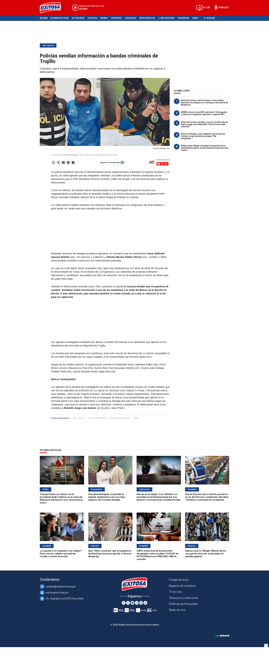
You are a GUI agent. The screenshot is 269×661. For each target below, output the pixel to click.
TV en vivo (175, 592)
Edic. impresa (86, 155)
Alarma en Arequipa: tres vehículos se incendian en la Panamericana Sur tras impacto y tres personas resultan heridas (158, 497)
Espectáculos (147, 18)
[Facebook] (63, 162)
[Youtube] (132, 603)
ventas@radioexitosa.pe (61, 586)
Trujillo (136, 418)
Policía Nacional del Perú (119, 418)
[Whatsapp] (53, 162)
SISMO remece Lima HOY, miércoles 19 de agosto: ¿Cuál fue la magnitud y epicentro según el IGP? (204, 113)
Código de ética (178, 579)
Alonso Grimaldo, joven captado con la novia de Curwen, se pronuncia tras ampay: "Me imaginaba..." (203, 136)
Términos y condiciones (183, 598)
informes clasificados (97, 418)
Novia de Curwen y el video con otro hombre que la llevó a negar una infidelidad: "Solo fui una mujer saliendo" (204, 124)
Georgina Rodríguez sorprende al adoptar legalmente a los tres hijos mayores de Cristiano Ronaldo (106, 497)
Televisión (183, 18)
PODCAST (223, 7)
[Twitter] (58, 162)
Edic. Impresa (48, 45)
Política (92, 18)
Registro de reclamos (182, 585)
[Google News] (141, 603)
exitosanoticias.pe (57, 592)
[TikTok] (145, 603)
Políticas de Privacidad (183, 604)
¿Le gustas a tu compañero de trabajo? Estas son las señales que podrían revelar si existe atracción (60, 553)
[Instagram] (137, 603)
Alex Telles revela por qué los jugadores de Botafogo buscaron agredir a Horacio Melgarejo (109, 553)
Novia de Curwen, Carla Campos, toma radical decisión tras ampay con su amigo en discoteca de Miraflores (204, 102)
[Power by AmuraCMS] (222, 635)
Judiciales (130, 18)
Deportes (116, 18)
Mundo (104, 18)
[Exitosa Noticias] (52, 7)
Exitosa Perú (167, 18)
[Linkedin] (68, 162)
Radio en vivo (177, 610)
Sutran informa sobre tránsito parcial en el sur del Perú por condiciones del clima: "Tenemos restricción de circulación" (207, 497)
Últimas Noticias (59, 18)
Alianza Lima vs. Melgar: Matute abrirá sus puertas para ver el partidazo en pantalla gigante (205, 553)
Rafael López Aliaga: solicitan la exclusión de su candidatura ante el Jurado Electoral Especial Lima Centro (204, 148)
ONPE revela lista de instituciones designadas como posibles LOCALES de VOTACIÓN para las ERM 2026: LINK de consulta (157, 555)
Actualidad (78, 18)
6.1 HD (206, 7)
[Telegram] (73, 162)
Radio (195, 18)
